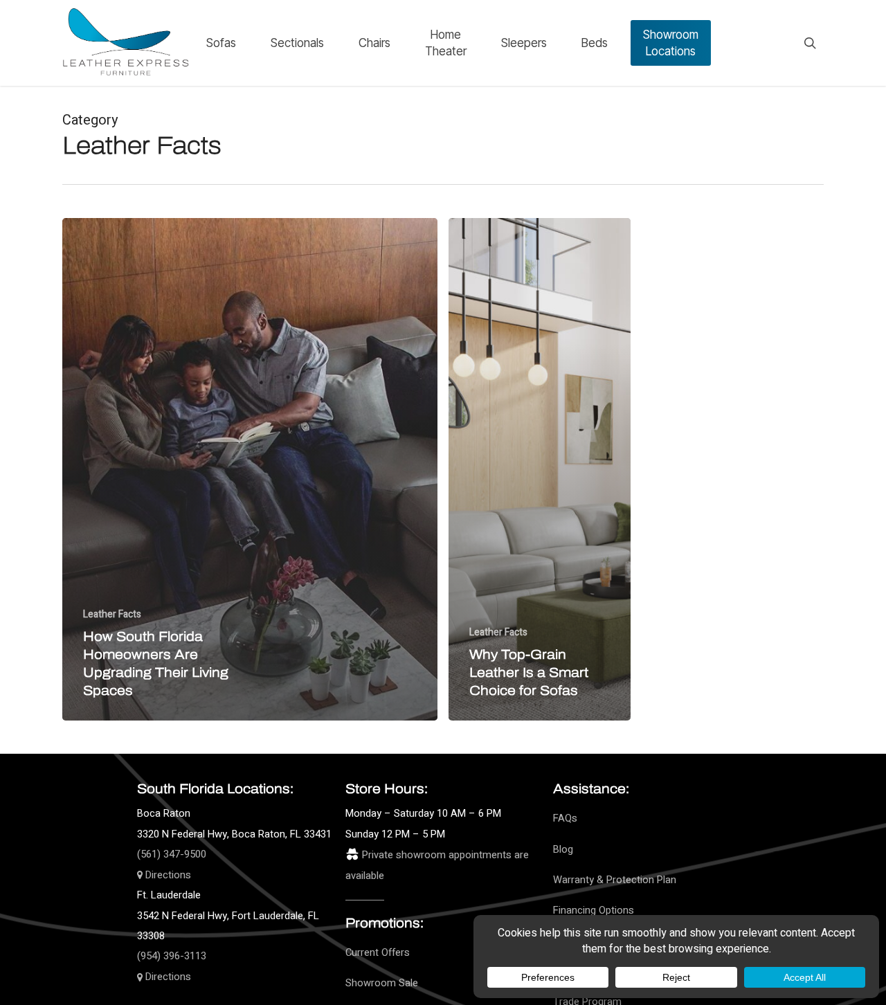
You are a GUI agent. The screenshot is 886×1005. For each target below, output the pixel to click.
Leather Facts (112, 614)
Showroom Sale (381, 983)
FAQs (565, 818)
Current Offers (377, 952)
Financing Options (593, 910)
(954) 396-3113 (171, 956)
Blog (563, 849)
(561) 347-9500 (171, 854)
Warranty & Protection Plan (614, 880)
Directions (167, 875)
